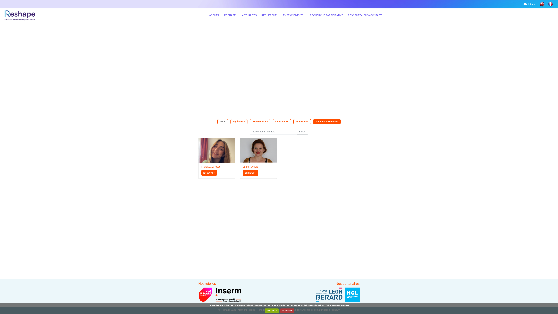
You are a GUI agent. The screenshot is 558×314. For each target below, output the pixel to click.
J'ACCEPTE (272, 311)
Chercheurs (281, 121)
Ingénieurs (239, 121)
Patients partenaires (327, 121)
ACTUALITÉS (249, 15)
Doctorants (302, 121)
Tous (223, 121)
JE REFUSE (287, 311)
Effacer (302, 131)
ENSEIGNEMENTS (293, 15)
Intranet (532, 4)
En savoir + (209, 173)
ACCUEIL (214, 15)
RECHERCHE (269, 15)
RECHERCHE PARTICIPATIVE (326, 15)
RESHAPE (230, 15)
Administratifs (260, 121)
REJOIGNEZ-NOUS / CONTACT (365, 15)
